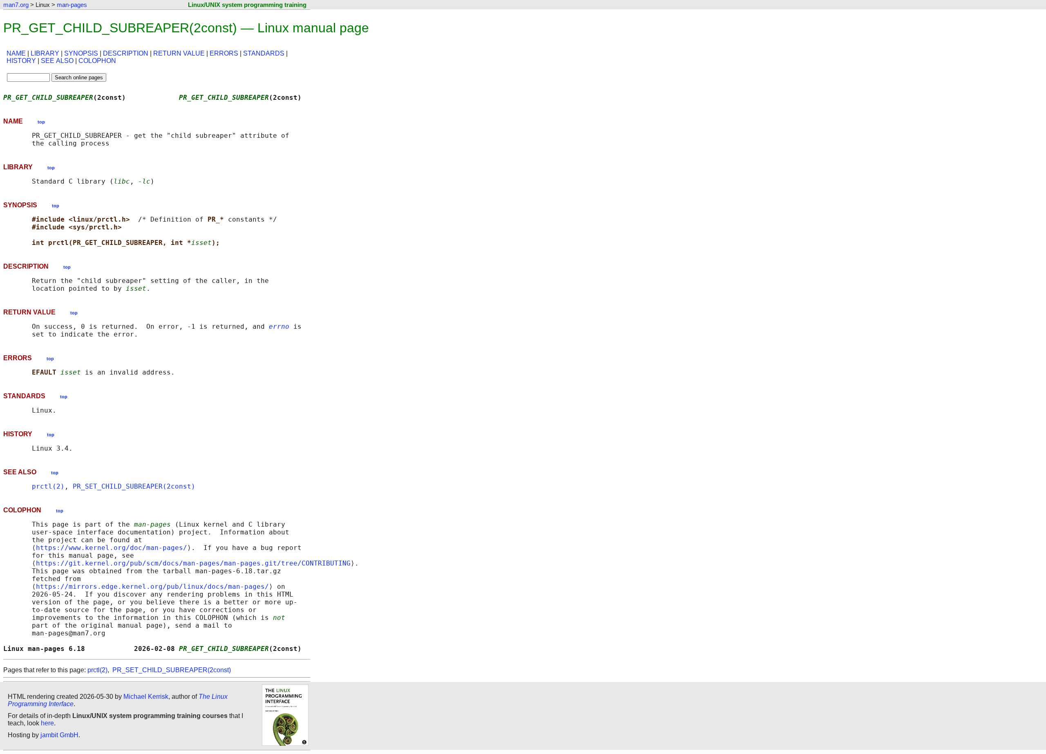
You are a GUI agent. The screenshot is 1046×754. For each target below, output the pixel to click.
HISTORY (21, 60)
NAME (16, 53)
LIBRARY (45, 53)
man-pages (72, 4)
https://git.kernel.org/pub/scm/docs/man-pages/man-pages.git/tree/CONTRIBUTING (193, 563)
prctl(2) (48, 486)
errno (279, 326)
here (47, 723)
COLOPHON (97, 60)
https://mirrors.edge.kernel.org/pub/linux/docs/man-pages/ (152, 586)
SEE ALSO (57, 60)
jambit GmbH (59, 735)
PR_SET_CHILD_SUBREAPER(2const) (134, 486)
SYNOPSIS (81, 53)
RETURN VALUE (179, 53)
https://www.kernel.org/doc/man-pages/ (111, 548)
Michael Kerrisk (145, 696)
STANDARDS (263, 53)
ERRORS (224, 53)
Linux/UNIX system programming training (247, 4)
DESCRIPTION (125, 53)
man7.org (16, 4)
